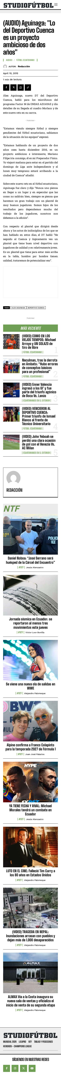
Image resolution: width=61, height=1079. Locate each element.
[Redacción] (6, 66)
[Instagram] (15, 1068)
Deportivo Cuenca (36, 308)
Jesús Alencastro (34, 567)
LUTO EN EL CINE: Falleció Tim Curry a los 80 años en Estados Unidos (30, 873)
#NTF (21, 567)
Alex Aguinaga (18, 308)
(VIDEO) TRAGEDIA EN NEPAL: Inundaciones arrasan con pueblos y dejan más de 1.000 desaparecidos (30, 936)
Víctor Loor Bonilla (34, 632)
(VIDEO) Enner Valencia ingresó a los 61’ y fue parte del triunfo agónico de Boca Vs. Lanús (39, 390)
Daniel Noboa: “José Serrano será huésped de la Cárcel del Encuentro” (30, 560)
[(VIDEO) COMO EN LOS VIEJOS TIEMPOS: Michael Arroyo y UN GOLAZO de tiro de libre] (11, 341)
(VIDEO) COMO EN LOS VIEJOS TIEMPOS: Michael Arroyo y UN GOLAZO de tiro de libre (39, 342)
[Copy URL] (28, 87)
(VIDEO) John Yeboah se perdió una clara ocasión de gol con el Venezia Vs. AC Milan (39, 442)
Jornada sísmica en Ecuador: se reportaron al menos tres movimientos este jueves (30, 623)
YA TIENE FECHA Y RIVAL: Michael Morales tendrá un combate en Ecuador (30, 810)
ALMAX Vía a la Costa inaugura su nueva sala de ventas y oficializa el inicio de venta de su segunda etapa (30, 1001)
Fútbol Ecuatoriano (32, 352)
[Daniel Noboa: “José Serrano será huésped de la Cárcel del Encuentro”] (30, 536)
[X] (13, 87)
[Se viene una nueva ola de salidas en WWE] (30, 662)
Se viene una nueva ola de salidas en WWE (30, 686)
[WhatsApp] (21, 87)
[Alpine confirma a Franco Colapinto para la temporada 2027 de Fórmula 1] (30, 723)
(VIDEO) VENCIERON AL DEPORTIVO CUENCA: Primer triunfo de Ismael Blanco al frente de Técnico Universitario (38, 416)
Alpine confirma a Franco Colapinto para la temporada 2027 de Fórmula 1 (30, 747)
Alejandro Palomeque (35, 693)
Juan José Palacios (34, 754)
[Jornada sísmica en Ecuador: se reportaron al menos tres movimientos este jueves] (30, 597)
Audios (9, 60)
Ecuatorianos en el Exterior (36, 400)
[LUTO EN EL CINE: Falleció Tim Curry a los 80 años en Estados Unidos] (30, 849)
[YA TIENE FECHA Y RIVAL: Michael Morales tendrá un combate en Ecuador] (30, 784)
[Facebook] (6, 87)
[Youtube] (32, 1068)
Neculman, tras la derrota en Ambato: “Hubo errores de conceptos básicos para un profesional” (40, 366)
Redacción (24, 66)
